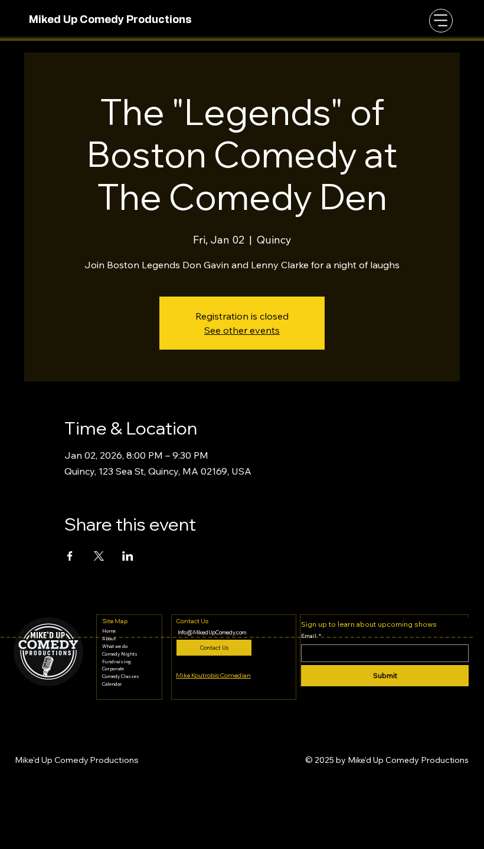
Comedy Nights (120, 654)
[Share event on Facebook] (70, 556)
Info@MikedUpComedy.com (212, 632)
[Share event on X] (98, 556)
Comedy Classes (120, 676)
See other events (242, 330)
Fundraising (116, 661)
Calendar (112, 684)
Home (109, 631)
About (109, 638)
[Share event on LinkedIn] (127, 556)
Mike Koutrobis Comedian (213, 675)
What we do (114, 646)
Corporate (113, 669)
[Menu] (441, 20)
